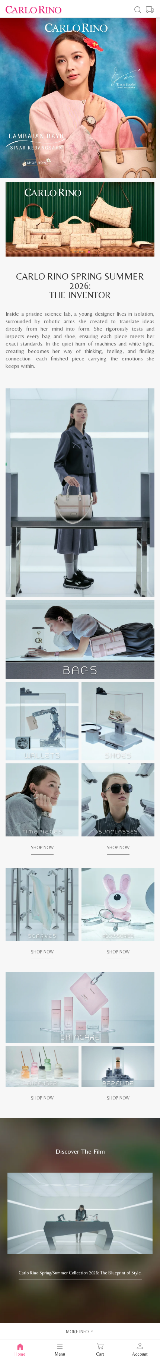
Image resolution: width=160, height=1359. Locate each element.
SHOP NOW (42, 847)
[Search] (138, 9)
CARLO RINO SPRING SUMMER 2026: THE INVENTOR (80, 285)
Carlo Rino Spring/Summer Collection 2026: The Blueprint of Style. (80, 1273)
